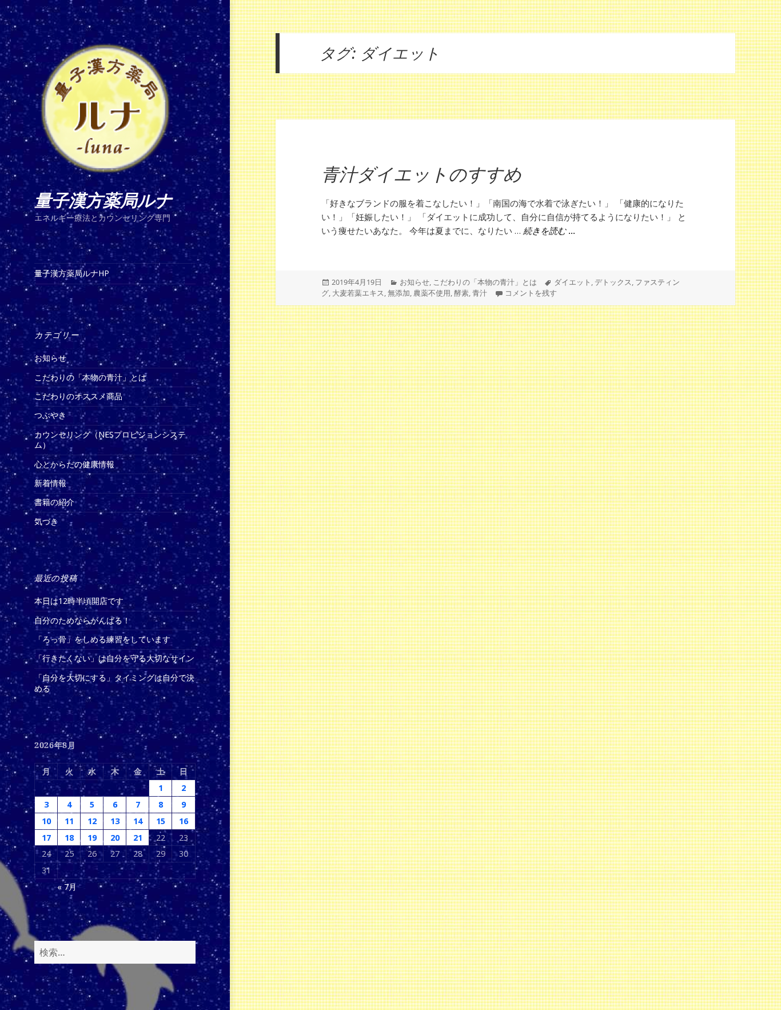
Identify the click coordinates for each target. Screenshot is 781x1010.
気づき (46, 521)
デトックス (613, 282)
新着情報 (50, 483)
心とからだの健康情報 (74, 464)
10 (46, 821)
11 (69, 821)
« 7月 (67, 886)
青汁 (479, 293)
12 (92, 821)
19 (92, 837)
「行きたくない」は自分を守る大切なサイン (114, 658)
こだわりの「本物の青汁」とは (90, 377)
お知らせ (50, 357)
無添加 (399, 293)
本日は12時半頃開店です (78, 600)
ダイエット (572, 282)
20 (114, 837)
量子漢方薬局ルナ (103, 200)
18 (69, 837)
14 (137, 821)
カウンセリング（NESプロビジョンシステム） (110, 440)
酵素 (461, 293)
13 (114, 821)
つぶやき (50, 414)
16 (183, 821)
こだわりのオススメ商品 (78, 396)
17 (46, 837)
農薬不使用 (432, 293)
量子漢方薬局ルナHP (71, 273)
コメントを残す (531, 293)
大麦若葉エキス (358, 293)
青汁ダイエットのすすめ (421, 175)
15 (160, 821)
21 (137, 837)
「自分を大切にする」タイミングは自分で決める (114, 683)
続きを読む (549, 231)
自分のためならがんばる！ (82, 620)
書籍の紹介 (54, 501)
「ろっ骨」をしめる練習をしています (102, 639)
